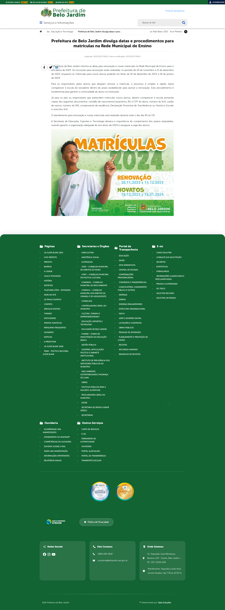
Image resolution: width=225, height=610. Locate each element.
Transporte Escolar (91, 461)
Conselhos (87, 301)
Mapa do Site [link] (65, 2)
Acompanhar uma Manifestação (52, 430)
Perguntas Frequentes (55, 328)
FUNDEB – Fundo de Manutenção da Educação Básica (93, 337)
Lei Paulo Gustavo (52, 300)
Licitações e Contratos (130, 323)
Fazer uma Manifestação (56, 451)
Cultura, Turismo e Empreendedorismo (90, 315)
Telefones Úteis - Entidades (57, 290)
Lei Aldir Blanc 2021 (159, 31)
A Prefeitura (50, 342)
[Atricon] (56, 522)
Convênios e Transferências (132, 282)
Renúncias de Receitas (129, 354)
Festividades (50, 318)
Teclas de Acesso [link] (42, 2)
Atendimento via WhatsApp (57, 437)
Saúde (84, 403)
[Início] (41, 31)
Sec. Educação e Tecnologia (60, 31)
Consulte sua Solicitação (169, 257)
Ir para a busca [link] (17, 2)
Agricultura (88, 253)
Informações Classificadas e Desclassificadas (169, 277)
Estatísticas (162, 267)
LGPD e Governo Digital (130, 318)
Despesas (123, 295)
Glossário (49, 332)
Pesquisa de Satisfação (130, 332)
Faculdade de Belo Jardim (94, 329)
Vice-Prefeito (176, 31)
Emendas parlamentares (130, 304)
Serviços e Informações (59, 22)
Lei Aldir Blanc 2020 (53, 346)
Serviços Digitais (52, 309)
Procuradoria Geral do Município (92, 396)
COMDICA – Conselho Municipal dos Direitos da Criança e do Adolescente (93, 293)
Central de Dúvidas (128, 270)
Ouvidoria (87, 446)
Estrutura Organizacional (132, 309)
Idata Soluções (164, 603)
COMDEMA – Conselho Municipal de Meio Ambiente (93, 283)
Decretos (160, 262)
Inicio (121, 314)
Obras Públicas (126, 328)
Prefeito (48, 262)
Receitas (123, 345)
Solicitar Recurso (165, 293)
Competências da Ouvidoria (57, 442)
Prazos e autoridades (166, 284)
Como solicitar (163, 253)
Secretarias (87, 415)
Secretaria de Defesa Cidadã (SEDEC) (94, 408)
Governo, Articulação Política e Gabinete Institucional (92, 353)
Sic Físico (160, 289)
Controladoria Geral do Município (93, 307)
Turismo (48, 314)
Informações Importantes (56, 456)
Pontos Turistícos (53, 323)
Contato (48, 304)
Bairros (48, 267)
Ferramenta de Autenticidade (88, 440)
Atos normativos (127, 265)
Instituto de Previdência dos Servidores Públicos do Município (95, 364)
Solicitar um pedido (166, 298)
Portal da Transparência (94, 456)
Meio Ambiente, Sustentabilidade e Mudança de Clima (94, 374)
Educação (124, 256)
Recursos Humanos (128, 350)
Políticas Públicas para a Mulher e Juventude (93, 388)
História (48, 281)
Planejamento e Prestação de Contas (133, 338)
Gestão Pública (89, 345)
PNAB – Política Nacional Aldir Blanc (55, 352)
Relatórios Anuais (52, 461)
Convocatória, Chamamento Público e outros (132, 288)
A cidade (48, 271)
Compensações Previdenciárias (125, 276)
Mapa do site (50, 295)
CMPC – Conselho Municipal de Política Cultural (94, 276)
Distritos (48, 285)
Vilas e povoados (52, 276)
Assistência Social (90, 257)
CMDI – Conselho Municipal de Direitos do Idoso (94, 268)
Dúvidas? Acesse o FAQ (54, 446)
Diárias (122, 300)
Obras (84, 382)
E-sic (84, 434)
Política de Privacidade (98, 522)
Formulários (162, 271)
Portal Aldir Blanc (91, 451)
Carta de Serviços (90, 429)
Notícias (48, 337)
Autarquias (87, 262)
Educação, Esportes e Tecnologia (91, 323)
